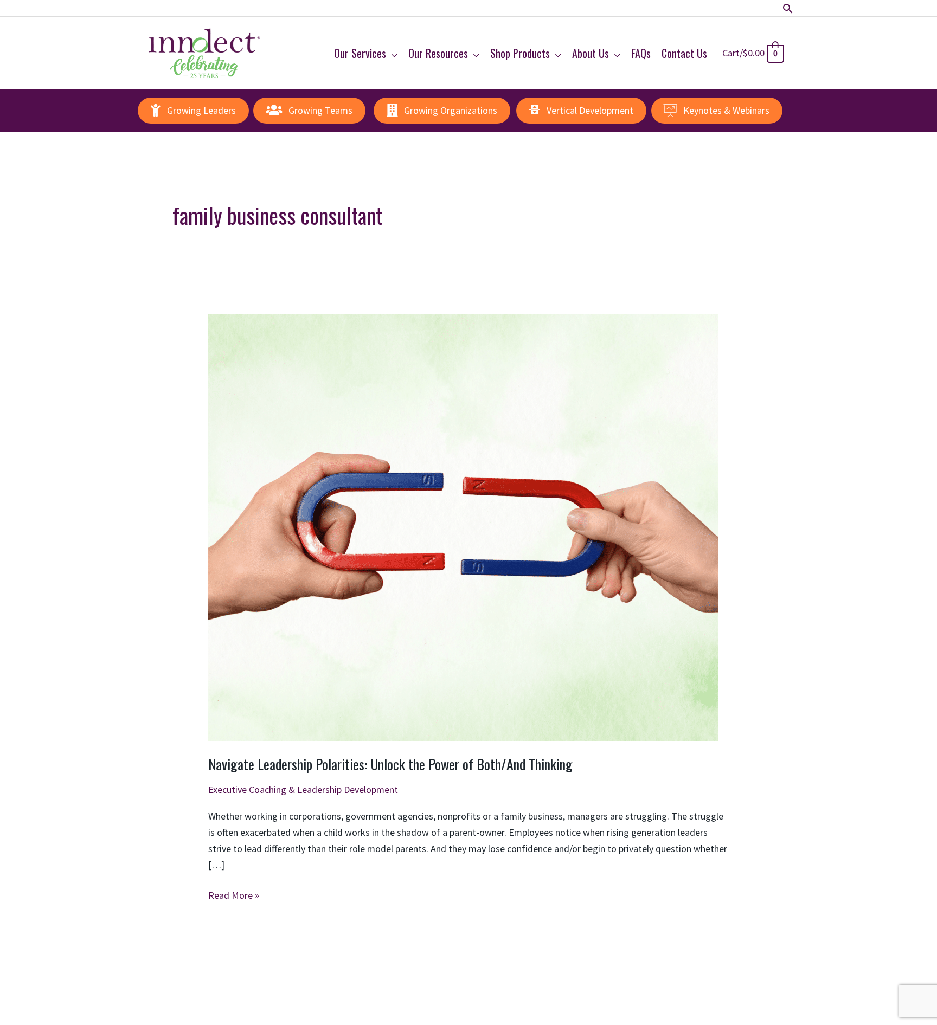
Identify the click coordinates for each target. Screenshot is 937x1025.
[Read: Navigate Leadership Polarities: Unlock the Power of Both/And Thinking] (463, 526)
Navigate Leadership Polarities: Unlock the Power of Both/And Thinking (390, 764)
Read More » (233, 896)
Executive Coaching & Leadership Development (303, 789)
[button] (787, 8)
